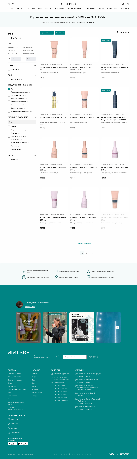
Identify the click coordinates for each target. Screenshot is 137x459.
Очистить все (60, 33)
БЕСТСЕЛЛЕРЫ (60, 8)
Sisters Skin (14, 424)
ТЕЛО (26, 8)
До (23, 58)
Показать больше (84, 243)
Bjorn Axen (44, 64)
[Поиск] (13, 4)
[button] (47, 33)
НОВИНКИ (48, 8)
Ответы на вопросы (15, 380)
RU (9, 4)
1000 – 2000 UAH (28, 47)
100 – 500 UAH (12, 50)
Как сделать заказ (14, 377)
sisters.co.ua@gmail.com (61, 374)
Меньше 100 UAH (13, 47)
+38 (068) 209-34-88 (84, 403)
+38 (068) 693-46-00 (61, 394)
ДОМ (33, 8)
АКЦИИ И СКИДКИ (74, 8)
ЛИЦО (19, 8)
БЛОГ (116, 8)
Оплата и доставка (14, 374)
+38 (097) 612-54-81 (60, 385)
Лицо (34, 377)
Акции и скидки (37, 392)
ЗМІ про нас (12, 386)
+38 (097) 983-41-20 (60, 391)
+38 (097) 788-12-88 (60, 388)
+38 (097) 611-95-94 (84, 382)
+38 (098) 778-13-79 (84, 376)
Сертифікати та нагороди (17, 389)
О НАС (109, 8)
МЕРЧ (40, 8)
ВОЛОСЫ (11, 8)
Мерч (34, 386)
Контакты (11, 399)
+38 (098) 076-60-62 (84, 409)
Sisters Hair (14, 419)
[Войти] (123, 4)
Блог (9, 392)
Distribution (14, 428)
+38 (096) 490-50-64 (61, 400)
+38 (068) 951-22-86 (60, 397)
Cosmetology (15, 432)
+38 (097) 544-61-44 (84, 396)
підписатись (93, 357)
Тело (34, 380)
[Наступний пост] (117, 327)
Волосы (34, 374)
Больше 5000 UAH (28, 53)
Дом (33, 383)
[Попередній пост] (19, 327)
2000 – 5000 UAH (28, 50)
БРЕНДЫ (101, 8)
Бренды (35, 396)
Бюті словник (12, 396)
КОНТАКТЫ (125, 8)
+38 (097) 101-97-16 (84, 390)
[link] (127, 4)
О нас (10, 383)
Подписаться (30, 306)
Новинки (35, 389)
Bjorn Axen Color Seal (117, 164)
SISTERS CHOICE (89, 8)
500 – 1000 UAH (12, 53)
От (9, 58)
